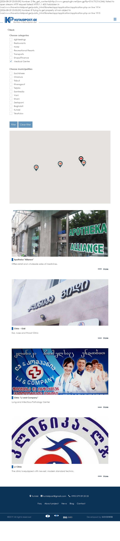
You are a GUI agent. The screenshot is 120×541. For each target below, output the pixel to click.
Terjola (17, 88)
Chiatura (18, 77)
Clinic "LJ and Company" (26, 397)
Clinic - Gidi (19, 328)
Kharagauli (19, 84)
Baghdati (18, 106)
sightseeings (20, 39)
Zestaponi (19, 102)
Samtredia (19, 91)
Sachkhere (19, 73)
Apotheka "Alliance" (24, 259)
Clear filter (25, 124)
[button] (60, 164)
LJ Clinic (18, 466)
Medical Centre (22, 61)
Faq (40, 503)
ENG (65, 517)
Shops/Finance (21, 57)
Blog (72, 503)
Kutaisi (17, 109)
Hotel (16, 46)
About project (51, 503)
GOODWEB (107, 517)
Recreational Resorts (24, 50)
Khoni (16, 99)
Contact (81, 503)
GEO (70, 517)
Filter (13, 124)
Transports (19, 54)
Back (11, 30)
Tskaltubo (18, 113)
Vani (16, 95)
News (64, 503)
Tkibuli (17, 80)
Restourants (19, 43)
